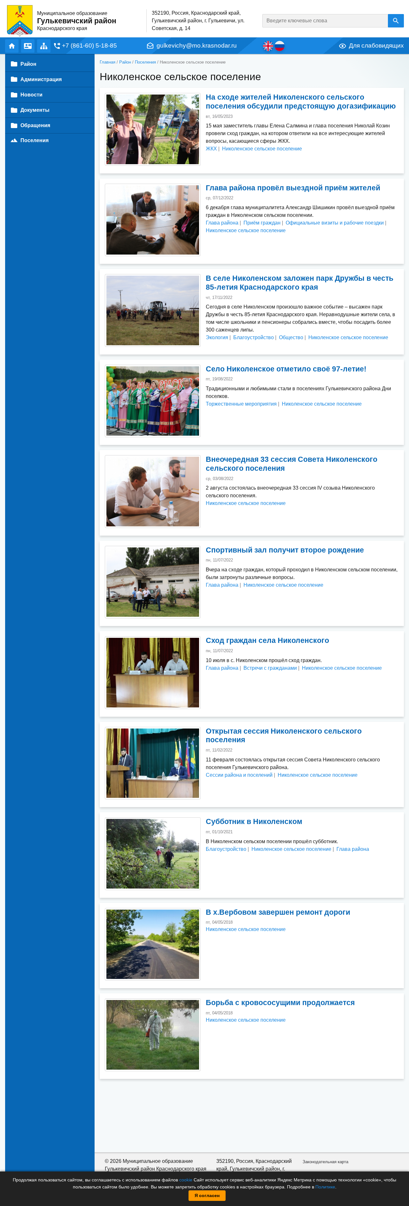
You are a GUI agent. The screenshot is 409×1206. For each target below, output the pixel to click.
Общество (291, 337)
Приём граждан (262, 222)
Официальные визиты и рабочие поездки (335, 222)
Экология (217, 337)
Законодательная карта (325, 1161)
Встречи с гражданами (270, 668)
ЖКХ (211, 148)
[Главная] (20, 20)
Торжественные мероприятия (241, 404)
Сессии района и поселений (239, 775)
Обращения (35, 125)
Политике (325, 1186)
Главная (12, 46)
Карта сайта (43, 46)
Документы (35, 110)
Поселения (145, 62)
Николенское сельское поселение (262, 148)
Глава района (222, 222)
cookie (185, 1179)
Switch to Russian (279, 46)
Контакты (28, 46)
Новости (31, 94)
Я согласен (207, 1195)
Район (125, 62)
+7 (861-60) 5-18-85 (89, 45)
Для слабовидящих (376, 45)
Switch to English (268, 46)
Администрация (41, 79)
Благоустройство (253, 337)
